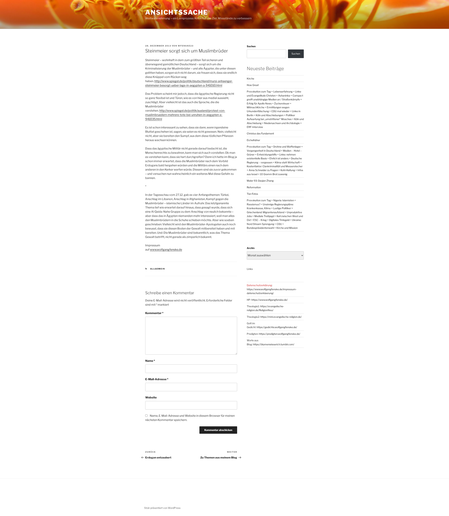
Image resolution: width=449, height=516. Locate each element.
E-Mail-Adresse (156, 379)
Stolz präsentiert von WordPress (162, 507)
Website (151, 397)
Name (150, 360)
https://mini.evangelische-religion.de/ (281, 316)
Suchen (251, 46)
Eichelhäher (253, 140)
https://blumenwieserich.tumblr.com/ (273, 344)
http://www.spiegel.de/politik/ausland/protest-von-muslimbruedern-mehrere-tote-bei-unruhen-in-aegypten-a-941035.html (185, 115)
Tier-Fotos (252, 193)
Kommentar (154, 313)
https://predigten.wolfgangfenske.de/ (279, 333)
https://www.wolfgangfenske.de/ (269, 299)
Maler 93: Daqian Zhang (260, 180)
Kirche (250, 78)
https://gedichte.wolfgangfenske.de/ (277, 327)
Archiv (251, 248)
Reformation (254, 187)
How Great (253, 85)
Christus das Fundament (260, 133)
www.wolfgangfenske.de (166, 249)
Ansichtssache (176, 12)
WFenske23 (185, 46)
